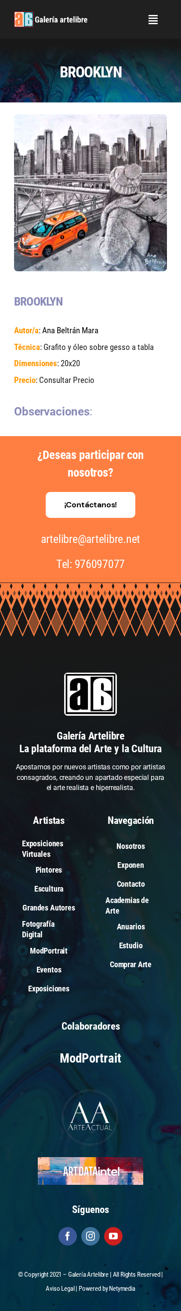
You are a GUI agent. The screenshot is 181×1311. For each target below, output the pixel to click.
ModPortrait (90, 1058)
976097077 (100, 564)
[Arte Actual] (90, 1090)
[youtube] (113, 1236)
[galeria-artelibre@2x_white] (50, 15)
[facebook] (67, 1236)
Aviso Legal (60, 1289)
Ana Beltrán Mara (70, 330)
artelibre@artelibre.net (90, 539)
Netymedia (122, 1289)
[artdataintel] (90, 1160)
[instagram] (90, 1236)
